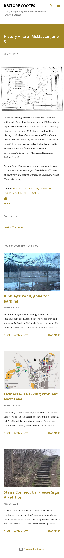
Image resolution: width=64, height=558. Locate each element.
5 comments (20, 335)
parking (8, 192)
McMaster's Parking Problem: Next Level (31, 396)
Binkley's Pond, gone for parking (26, 298)
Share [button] (7, 203)
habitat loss (20, 188)
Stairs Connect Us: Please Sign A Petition (31, 495)
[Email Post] (5, 199)
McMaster (45, 188)
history (33, 188)
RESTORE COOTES (19, 5)
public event (22, 192)
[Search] (51, 6)
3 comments (20, 433)
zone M (35, 192)
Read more (54, 335)
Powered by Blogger (34, 549)
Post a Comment (14, 227)
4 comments (20, 531)
